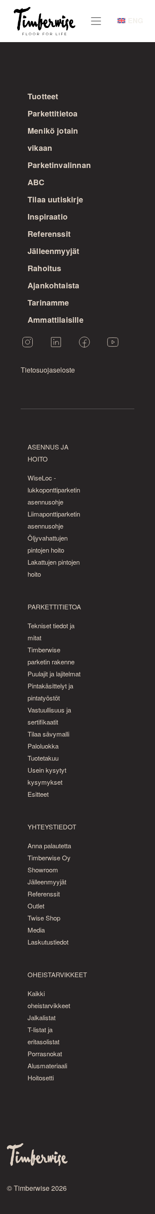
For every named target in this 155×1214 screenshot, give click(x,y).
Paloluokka (43, 745)
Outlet (36, 905)
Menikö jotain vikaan (53, 139)
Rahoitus (44, 268)
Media (36, 929)
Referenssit (49, 233)
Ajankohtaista (53, 285)
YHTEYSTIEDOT (52, 826)
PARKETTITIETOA (54, 606)
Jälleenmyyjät (53, 251)
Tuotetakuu (43, 757)
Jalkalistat (42, 1017)
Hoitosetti (41, 1077)
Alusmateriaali (47, 1065)
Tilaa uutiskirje (55, 199)
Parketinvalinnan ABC (59, 173)
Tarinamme (48, 302)
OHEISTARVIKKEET (57, 974)
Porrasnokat (45, 1053)
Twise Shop (44, 917)
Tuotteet (43, 96)
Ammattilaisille (56, 319)
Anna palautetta (49, 845)
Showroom (43, 869)
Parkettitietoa (53, 113)
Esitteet (38, 793)
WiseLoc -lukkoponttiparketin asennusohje (54, 489)
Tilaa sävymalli (48, 733)
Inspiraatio (48, 216)
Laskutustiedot (48, 941)
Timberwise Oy (49, 857)
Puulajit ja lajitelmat (54, 673)
